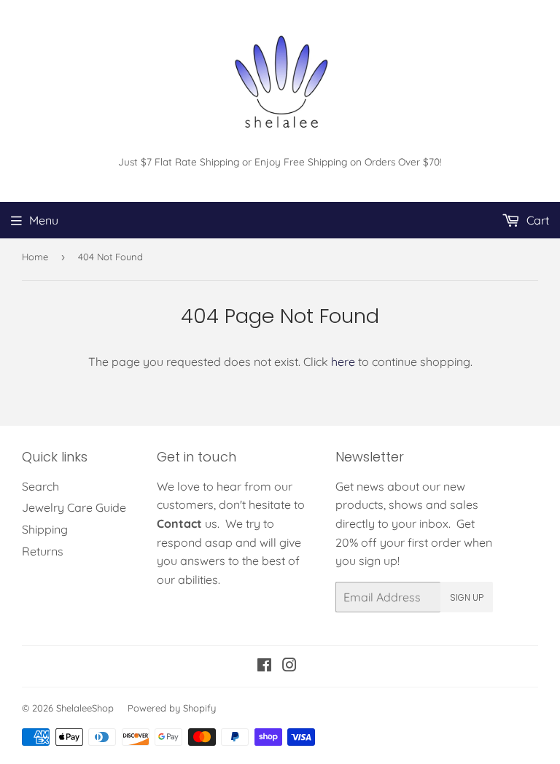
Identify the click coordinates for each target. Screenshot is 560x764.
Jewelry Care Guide (74, 507)
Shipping (45, 529)
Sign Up (466, 597)
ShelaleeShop (85, 708)
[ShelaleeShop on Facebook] (264, 666)
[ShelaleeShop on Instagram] (289, 666)
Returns (42, 551)
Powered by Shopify (172, 708)
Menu (43, 220)
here (343, 361)
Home (35, 256)
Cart (536, 220)
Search (40, 486)
